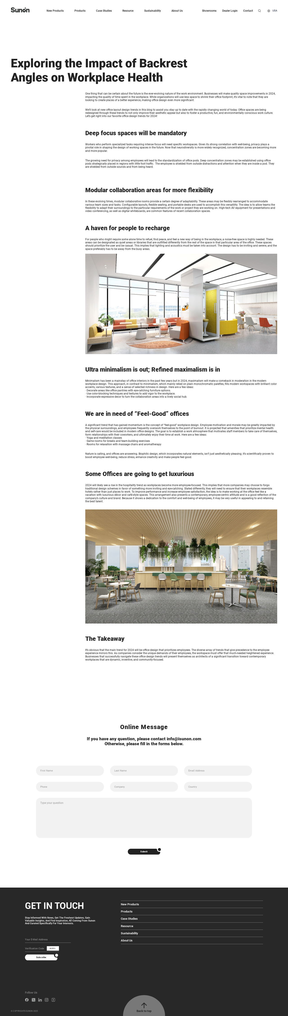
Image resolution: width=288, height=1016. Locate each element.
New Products (55, 10)
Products (80, 10)
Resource (127, 10)
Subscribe (41, 957)
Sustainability (152, 10)
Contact (248, 10)
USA (274, 10)
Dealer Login (230, 10)
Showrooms (209, 10)
